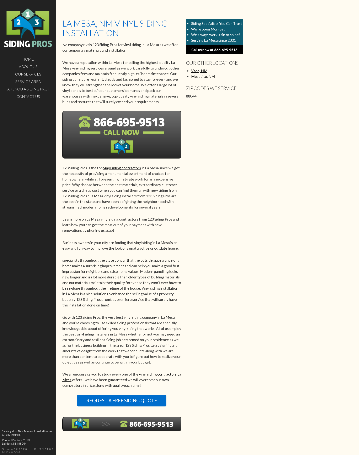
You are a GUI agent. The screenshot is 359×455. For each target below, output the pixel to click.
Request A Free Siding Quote (121, 400)
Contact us (28, 96)
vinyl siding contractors (122, 168)
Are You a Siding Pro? (28, 89)
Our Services (28, 74)
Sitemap (6, 449)
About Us (28, 66)
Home (28, 59)
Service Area (28, 81)
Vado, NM (199, 70)
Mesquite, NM (203, 76)
